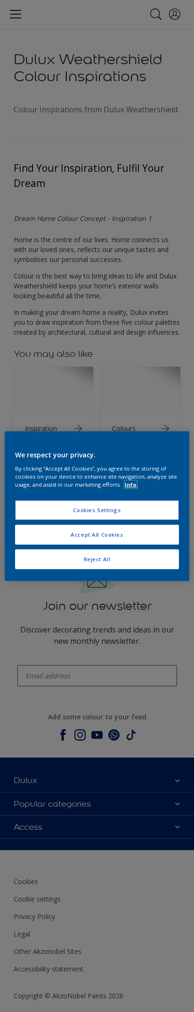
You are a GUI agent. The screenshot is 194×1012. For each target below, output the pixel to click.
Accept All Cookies (97, 534)
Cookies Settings (97, 510)
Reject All (97, 558)
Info (131, 484)
